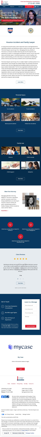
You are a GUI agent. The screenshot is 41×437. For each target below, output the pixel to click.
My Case (20, 357)
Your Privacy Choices (9, 414)
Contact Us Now (31, 326)
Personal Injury (20, 95)
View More (20, 130)
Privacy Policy (20, 383)
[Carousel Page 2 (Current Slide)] (20, 279)
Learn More (20, 82)
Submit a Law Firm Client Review (20, 287)
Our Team (21, 6)
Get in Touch (5, 302)
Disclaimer (13, 383)
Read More (4, 210)
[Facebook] (2, 397)
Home (4, 6)
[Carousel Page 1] (17, 279)
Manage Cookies (26, 414)
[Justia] (8, 397)
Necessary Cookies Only (18, 433)
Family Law (20, 143)
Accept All (6, 433)
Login (20, 369)
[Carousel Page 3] (23, 279)
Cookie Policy (18, 414)
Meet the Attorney (10, 191)
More (38, 6)
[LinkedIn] (5, 397)
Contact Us (29, 6)
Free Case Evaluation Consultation (30, 1)
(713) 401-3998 (34, 3)
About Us (12, 6)
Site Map (25, 383)
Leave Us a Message (31, 302)
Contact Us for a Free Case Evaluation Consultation (13, 20)
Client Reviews (20, 254)
